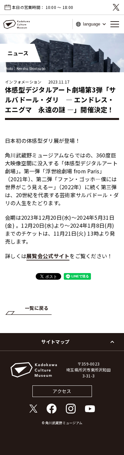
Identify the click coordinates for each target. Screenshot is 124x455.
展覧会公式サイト (47, 256)
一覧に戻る (36, 308)
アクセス (62, 391)
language (91, 24)
